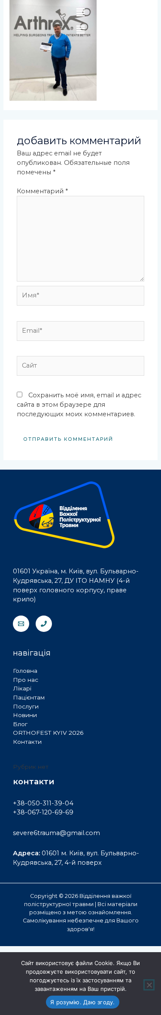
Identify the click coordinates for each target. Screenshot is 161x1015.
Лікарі (22, 688)
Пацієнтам (29, 697)
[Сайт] (80, 367)
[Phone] (44, 624)
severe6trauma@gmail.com (56, 833)
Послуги (26, 706)
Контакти (27, 741)
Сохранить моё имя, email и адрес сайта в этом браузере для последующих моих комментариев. (79, 404)
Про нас (25, 679)
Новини (25, 715)
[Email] (21, 624)
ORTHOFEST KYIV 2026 (48, 732)
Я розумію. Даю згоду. (82, 1002)
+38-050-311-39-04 (43, 803)
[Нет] (149, 984)
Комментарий (42, 191)
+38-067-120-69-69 (43, 812)
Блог (20, 724)
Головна (25, 670)
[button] (80, 30)
